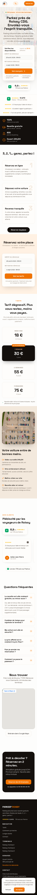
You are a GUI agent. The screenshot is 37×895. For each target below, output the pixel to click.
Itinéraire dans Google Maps (18, 733)
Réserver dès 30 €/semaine (19, 782)
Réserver (29, 3)
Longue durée (7, 834)
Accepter (19, 890)
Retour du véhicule (12, 266)
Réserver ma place (18, 230)
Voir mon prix (17, 71)
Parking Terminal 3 (8, 851)
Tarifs (4, 827)
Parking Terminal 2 (8, 848)
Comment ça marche (9, 830)
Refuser (8, 890)
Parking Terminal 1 (8, 845)
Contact (5, 837)
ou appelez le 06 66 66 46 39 (18, 787)
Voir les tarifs (18, 276)
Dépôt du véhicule (12, 257)
